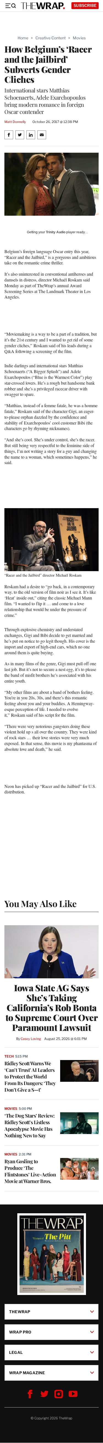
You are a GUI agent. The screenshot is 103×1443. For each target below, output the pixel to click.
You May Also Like (40, 903)
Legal (16, 1352)
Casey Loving (31, 1039)
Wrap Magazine (27, 1372)
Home (23, 37)
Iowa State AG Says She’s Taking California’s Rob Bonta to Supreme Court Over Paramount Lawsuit (51, 1007)
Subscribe (85, 5)
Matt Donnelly (15, 122)
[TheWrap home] (43, 5)
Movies (79, 37)
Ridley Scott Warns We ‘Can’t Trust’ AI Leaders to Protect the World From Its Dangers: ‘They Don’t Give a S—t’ (29, 1076)
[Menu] (10, 5)
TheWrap (19, 1311)
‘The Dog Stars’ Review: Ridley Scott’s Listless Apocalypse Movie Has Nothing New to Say (29, 1125)
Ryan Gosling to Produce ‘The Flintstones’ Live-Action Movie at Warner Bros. (30, 1171)
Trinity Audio (55, 232)
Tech (9, 1056)
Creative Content (50, 37)
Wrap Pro (20, 1332)
